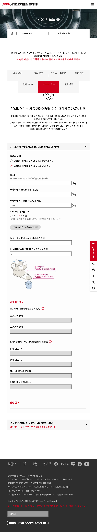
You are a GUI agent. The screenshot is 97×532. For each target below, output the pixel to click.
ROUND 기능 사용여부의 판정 (25, 227)
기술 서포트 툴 (64, 33)
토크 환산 (17, 72)
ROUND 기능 (48, 84)
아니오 (24, 216)
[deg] (74, 183)
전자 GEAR (28, 84)
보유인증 (35, 464)
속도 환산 (38, 72)
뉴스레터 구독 (47, 464)
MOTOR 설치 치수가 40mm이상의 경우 (32, 166)
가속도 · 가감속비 (58, 72)
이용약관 (25, 464)
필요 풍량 (69, 84)
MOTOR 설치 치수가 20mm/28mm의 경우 (34, 160)
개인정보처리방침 (12, 464)
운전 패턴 (79, 72)
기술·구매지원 (26, 33)
